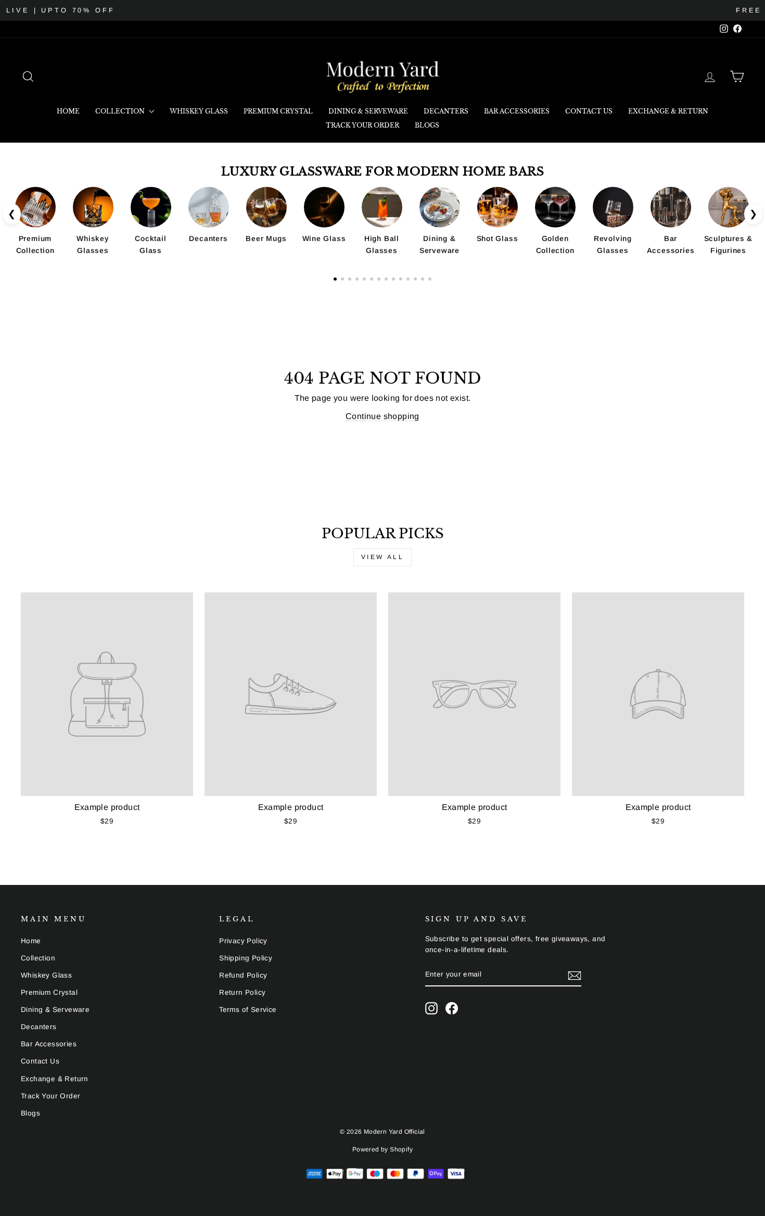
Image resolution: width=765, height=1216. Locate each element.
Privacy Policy (243, 941)
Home (68, 111)
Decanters (446, 111)
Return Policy (242, 992)
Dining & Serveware (368, 111)
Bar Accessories (517, 111)
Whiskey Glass (199, 111)
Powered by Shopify (382, 1149)
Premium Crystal (278, 111)
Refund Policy (243, 975)
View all (382, 557)
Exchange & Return (668, 111)
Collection (120, 111)
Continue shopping (382, 416)
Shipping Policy (245, 958)
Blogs (427, 125)
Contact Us (589, 111)
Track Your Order (362, 125)
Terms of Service (247, 1010)
